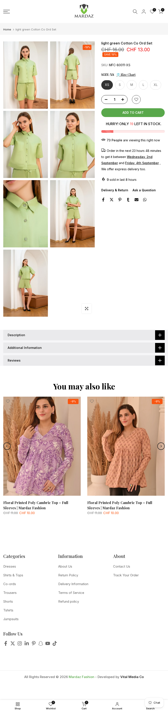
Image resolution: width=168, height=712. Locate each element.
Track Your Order (126, 575)
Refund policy (68, 601)
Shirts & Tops (13, 575)
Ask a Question (144, 190)
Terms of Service (71, 593)
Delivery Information (73, 584)
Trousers (10, 593)
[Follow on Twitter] (12, 644)
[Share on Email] (136, 200)
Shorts (8, 601)
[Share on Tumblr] (128, 200)
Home (7, 29)
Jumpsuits (11, 619)
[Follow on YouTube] (47, 644)
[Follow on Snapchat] (40, 644)
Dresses (9, 566)
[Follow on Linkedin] (26, 644)
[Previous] (7, 446)
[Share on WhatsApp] (145, 200)
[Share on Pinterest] (120, 200)
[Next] (161, 446)
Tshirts (8, 610)
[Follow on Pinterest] (33, 644)
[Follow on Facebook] (5, 644)
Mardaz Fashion (81, 677)
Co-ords (9, 584)
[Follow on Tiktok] (54, 644)
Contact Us (121, 566)
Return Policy (68, 575)
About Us (65, 566)
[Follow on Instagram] (19, 644)
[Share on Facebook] (103, 200)
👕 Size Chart (126, 75)
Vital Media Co (132, 677)
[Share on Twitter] (112, 200)
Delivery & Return (114, 190)
